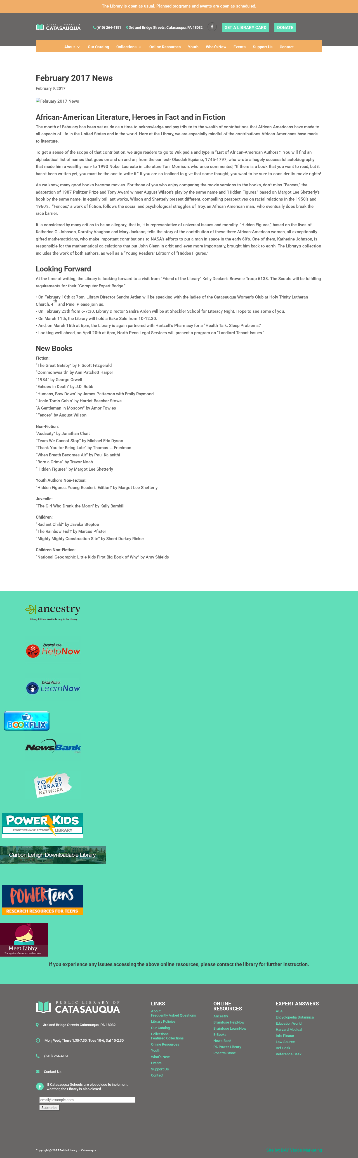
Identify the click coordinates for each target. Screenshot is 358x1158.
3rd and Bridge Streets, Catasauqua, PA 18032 (165, 28)
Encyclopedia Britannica (295, 1017)
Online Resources (165, 47)
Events (240, 47)
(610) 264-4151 (108, 28)
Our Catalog (98, 47)
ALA (279, 1011)
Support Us (262, 47)
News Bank (222, 1041)
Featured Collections (167, 1038)
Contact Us (53, 1072)
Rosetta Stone (224, 1053)
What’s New (216, 47)
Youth (193, 47)
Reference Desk (289, 1054)
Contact (287, 47)
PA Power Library (227, 1047)
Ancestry (220, 1016)
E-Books (220, 1034)
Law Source (285, 1042)
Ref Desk (283, 1048)
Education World (289, 1023)
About (69, 47)
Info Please (285, 1036)
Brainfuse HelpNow (228, 1022)
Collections (126, 47)
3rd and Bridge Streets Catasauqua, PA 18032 (79, 1025)
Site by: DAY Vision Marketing (294, 1150)
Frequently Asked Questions (173, 1015)
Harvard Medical (289, 1029)
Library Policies (163, 1021)
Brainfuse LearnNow (229, 1028)
